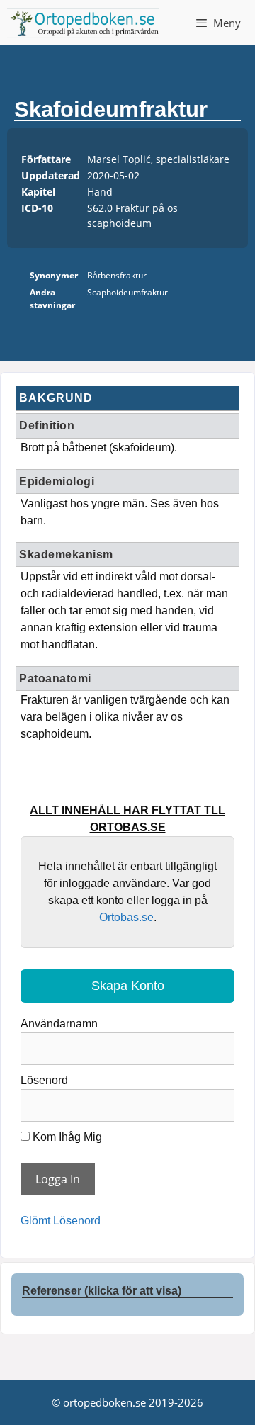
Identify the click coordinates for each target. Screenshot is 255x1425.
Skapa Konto (127, 986)
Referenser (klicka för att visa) (101, 1291)
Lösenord (44, 1080)
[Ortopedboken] (83, 22)
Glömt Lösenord (61, 1221)
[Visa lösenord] (218, 1100)
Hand (100, 191)
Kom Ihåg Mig (66, 1137)
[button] (127, 1287)
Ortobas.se (126, 917)
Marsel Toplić (119, 159)
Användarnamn (59, 1024)
